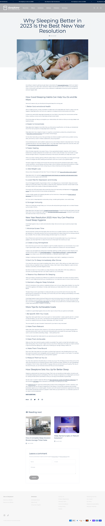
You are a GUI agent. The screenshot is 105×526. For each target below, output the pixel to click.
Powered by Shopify (16, 520)
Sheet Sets (25, 8)
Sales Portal (34, 502)
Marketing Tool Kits (91, 496)
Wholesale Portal (35, 500)
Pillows (33, 8)
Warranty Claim (62, 501)
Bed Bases (65, 8)
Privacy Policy (55, 456)
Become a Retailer (8, 500)
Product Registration (63, 499)
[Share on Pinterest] (38, 399)
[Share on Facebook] (31, 399)
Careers (60, 509)
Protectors (56, 8)
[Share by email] (42, 399)
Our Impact (89, 499)
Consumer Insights (36, 505)
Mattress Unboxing (91, 506)
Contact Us (61, 496)
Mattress (48, 8)
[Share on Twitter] (34, 399)
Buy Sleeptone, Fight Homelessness (48, 1)
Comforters (41, 8)
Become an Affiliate (8, 502)
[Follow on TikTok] (8, 515)
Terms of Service (63, 456)
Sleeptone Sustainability (93, 504)
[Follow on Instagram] (4, 515)
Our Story (89, 501)
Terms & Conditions (63, 504)
